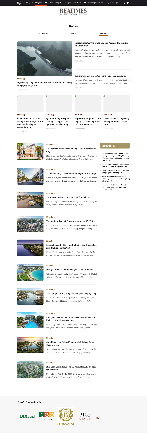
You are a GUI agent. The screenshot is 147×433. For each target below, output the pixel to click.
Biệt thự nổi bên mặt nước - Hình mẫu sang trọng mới (100, 76)
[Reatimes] (73, 12)
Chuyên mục (39, 3)
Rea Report (67, 3)
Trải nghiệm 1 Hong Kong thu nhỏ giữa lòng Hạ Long (71, 293)
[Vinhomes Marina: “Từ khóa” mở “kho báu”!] (30, 200)
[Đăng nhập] (127, 4)
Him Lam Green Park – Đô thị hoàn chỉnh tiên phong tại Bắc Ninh (71, 368)
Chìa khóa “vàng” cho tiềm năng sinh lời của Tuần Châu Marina (70, 343)
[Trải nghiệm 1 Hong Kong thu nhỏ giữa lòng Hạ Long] (30, 296)
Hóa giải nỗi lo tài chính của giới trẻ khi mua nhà (69, 269)
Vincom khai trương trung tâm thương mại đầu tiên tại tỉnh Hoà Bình (101, 44)
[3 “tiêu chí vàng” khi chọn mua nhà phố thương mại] (30, 176)
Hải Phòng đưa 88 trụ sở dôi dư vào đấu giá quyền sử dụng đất (115, 171)
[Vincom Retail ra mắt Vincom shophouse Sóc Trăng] (30, 224)
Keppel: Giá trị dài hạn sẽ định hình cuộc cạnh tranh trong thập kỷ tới (115, 165)
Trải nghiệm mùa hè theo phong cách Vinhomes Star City (71, 150)
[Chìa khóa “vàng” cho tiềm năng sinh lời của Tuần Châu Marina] (30, 345)
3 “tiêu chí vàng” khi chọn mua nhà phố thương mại (71, 173)
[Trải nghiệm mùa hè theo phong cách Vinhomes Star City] (30, 151)
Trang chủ (29, 3)
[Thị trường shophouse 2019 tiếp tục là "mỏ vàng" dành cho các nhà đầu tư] (88, 103)
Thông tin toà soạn (111, 3)
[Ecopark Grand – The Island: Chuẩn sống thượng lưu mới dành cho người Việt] (30, 248)
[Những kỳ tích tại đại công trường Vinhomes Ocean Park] (117, 103)
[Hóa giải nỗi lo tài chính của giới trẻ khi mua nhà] (30, 272)
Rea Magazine (78, 3)
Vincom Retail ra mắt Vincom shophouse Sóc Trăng (70, 221)
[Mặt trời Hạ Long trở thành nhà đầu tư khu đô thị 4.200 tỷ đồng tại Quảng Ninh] (44, 58)
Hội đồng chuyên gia (95, 3)
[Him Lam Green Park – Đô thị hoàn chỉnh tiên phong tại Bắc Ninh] (30, 369)
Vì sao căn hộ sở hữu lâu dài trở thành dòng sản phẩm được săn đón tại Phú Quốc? (115, 187)
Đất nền (73, 34)
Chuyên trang (54, 3)
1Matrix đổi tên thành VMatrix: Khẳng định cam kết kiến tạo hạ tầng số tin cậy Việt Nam (116, 179)
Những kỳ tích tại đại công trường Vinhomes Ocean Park (116, 121)
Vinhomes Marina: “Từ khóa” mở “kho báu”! (67, 197)
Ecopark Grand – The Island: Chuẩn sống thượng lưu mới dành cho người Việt (71, 246)
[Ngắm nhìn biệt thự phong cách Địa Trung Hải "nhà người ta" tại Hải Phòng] (59, 103)
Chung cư (43, 34)
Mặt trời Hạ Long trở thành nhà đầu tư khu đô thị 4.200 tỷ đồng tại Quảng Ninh (44, 84)
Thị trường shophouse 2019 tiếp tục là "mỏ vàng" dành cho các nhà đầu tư (88, 121)
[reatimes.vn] (19, 3)
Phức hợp (103, 34)
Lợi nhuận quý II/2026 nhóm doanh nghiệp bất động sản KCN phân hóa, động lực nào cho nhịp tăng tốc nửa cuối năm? (115, 157)
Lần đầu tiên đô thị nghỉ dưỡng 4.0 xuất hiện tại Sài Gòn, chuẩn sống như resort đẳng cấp (30, 123)
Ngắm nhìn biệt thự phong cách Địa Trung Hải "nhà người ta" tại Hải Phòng (58, 121)
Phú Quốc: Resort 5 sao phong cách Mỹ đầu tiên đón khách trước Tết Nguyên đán (71, 319)
